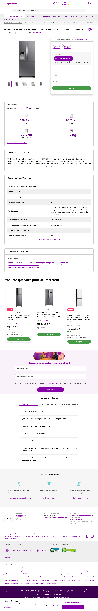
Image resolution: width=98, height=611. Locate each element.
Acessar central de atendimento (19, 498)
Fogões (64, 16)
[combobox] (49, 10)
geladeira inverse (7, 571)
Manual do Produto (15, 263)
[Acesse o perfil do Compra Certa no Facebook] (87, 537)
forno (3, 577)
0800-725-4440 (76, 520)
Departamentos (16, 16)
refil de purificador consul (29, 580)
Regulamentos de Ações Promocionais (17, 536)
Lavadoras (56, 16)
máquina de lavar (26, 568)
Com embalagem (34, 108)
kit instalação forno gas (48, 583)
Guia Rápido (66, 263)
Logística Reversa (10, 538)
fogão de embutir (84, 574)
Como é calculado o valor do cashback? (37, 441)
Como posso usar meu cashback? (34, 433)
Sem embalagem (16, 108)
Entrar (60, 4)
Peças (91, 16)
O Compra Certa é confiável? (33, 411)
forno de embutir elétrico (67, 580)
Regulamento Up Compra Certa (68, 534)
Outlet (39, 16)
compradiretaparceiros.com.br (82, 516)
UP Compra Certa (49, 404)
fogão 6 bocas (45, 574)
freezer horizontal (46, 577)
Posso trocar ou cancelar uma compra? (37, 426)
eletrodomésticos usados (87, 577)
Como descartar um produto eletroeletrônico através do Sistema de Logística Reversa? (48, 459)
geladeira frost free (27, 571)
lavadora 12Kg (83, 571)
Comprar (19, 339)
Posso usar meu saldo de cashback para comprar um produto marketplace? (45, 449)
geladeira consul (64, 568)
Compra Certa (28, 404)
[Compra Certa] (10, 3)
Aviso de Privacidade (52, 383)
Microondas (83, 16)
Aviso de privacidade (11, 534)
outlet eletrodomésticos (67, 577)
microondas (82, 568)
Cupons (64, 536)
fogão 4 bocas (6, 574)
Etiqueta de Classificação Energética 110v (24, 267)
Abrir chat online (49, 498)
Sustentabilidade (74, 536)
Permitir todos (73, 607)
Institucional (46, 536)
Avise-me (71, 88)
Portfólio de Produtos (69, 404)
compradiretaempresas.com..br (55, 518)
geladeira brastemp (8, 568)
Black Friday (56, 536)
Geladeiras (46, 16)
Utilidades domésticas (12, 20)
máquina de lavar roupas (48, 580)
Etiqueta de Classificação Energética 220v (42, 263)
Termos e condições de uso (48, 534)
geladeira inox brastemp (67, 571)
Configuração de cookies (73, 602)
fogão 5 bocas (26, 574)
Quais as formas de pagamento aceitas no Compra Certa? (44, 419)
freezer (42, 568)
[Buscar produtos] (83, 10)
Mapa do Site (36, 536)
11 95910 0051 (21, 516)
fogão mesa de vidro (66, 574)
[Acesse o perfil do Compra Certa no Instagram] (92, 537)
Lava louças (73, 16)
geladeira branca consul (48, 571)
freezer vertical (26, 577)
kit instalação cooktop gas (29, 583)
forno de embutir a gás (86, 580)
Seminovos (31, 16)
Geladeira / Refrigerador (12, 23)
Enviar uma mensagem (79, 498)
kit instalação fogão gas (10, 583)
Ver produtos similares (63, 58)
